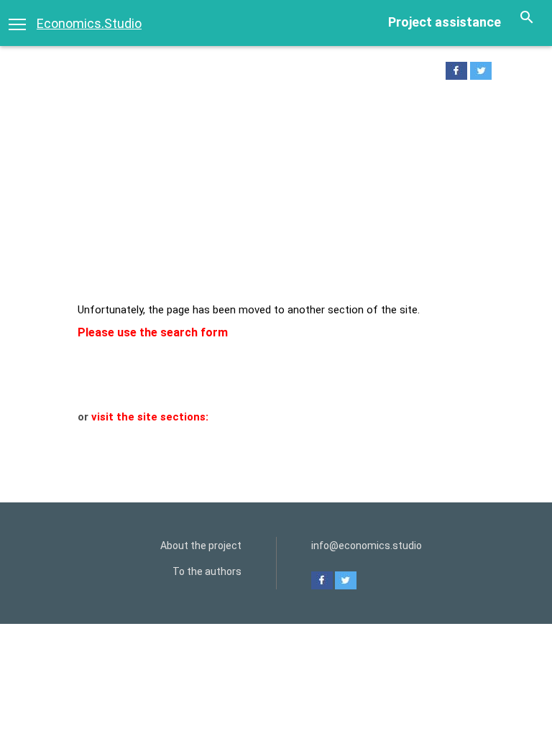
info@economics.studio (366, 545)
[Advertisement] (276, 194)
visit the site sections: (149, 416)
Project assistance (444, 21)
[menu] (17, 23)
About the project (201, 545)
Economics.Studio (89, 23)
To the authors (207, 571)
